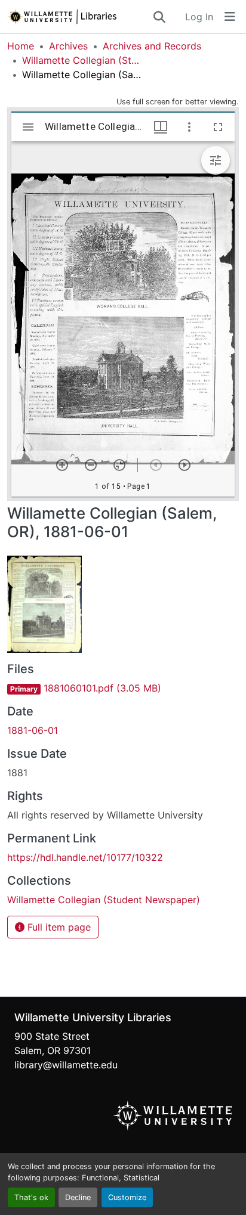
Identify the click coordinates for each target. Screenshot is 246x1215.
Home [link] (20, 46)
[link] (123, 688)
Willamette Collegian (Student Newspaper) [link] (82, 60)
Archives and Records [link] (152, 46)
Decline (78, 1197)
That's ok (31, 1197)
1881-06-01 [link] (32, 730)
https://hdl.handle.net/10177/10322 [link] (85, 857)
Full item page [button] (57, 927)
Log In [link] (199, 17)
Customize (127, 1197)
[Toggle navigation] (230, 16)
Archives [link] (68, 46)
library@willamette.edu (66, 1065)
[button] (79, 17)
